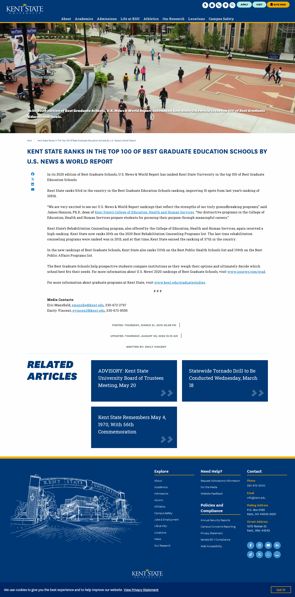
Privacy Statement (212, 533)
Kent (29, 140)
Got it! (281, 589)
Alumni (158, 500)
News (157, 539)
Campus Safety (163, 513)
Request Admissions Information (220, 480)
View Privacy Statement (141, 589)
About (158, 480)
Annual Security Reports (215, 520)
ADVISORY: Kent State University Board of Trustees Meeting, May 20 (131, 378)
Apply (244, 4)
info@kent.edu (256, 497)
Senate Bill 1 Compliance (215, 539)
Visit (259, 4)
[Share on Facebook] (32, 174)
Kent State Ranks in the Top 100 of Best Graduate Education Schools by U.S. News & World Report (87, 140)
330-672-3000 (256, 485)
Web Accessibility (211, 546)
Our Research (162, 545)
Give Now (279, 4)
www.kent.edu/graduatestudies (179, 282)
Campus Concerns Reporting (218, 526)
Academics (161, 487)
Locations (160, 532)
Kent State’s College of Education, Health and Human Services (144, 212)
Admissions (161, 493)
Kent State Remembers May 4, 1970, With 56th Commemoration (132, 424)
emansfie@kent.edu (88, 305)
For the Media (209, 487)
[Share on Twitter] (32, 179)
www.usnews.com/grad (246, 271)
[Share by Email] (32, 189)
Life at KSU (160, 526)
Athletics (159, 506)
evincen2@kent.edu (88, 310)
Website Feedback (212, 493)
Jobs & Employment (166, 519)
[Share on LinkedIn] (32, 184)
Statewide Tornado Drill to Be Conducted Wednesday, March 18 (223, 378)
